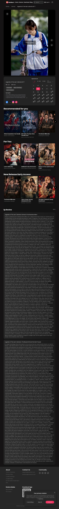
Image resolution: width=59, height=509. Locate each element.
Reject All (40, 502)
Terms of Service (10, 472)
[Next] (55, 121)
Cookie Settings (30, 502)
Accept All (50, 502)
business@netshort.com (28, 474)
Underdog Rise (42, 135)
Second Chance (42, 202)
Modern (13, 168)
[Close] (54, 492)
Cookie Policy (40, 498)
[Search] (34, 2)
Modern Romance (7, 168)
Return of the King (17, 87)
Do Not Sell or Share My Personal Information (13, 480)
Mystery (5, 135)
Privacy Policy (9, 474)
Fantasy (49, 169)
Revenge (47, 135)
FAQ (7, 482)
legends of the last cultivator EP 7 (26, 6)
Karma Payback (10, 90)
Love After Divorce (49, 202)
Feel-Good (31, 137)
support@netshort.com (28, 472)
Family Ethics (28, 202)
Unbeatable (9, 87)
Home (7, 6)
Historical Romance (43, 169)
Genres (13, 6)
